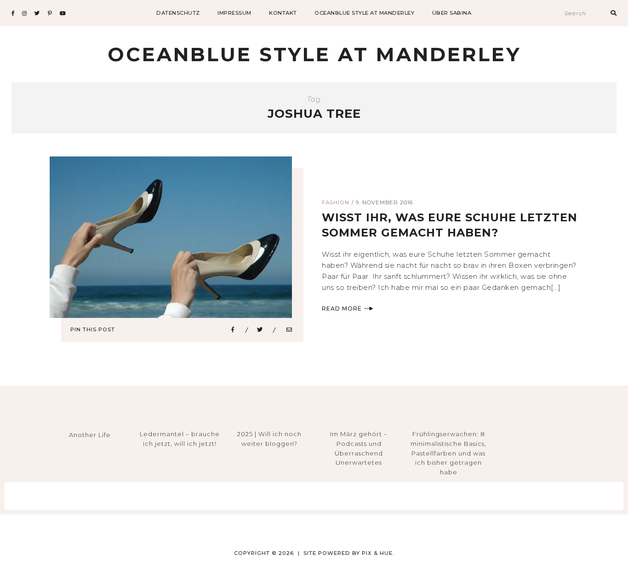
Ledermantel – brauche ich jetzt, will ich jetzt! (180, 438)
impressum (234, 13)
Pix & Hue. (378, 553)
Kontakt (283, 13)
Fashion (335, 202)
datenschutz (178, 13)
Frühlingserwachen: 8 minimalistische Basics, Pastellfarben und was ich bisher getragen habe (448, 453)
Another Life (90, 434)
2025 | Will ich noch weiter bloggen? (269, 438)
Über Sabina (452, 13)
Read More (342, 308)
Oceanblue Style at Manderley (364, 13)
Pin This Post (92, 329)
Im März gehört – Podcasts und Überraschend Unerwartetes (359, 448)
